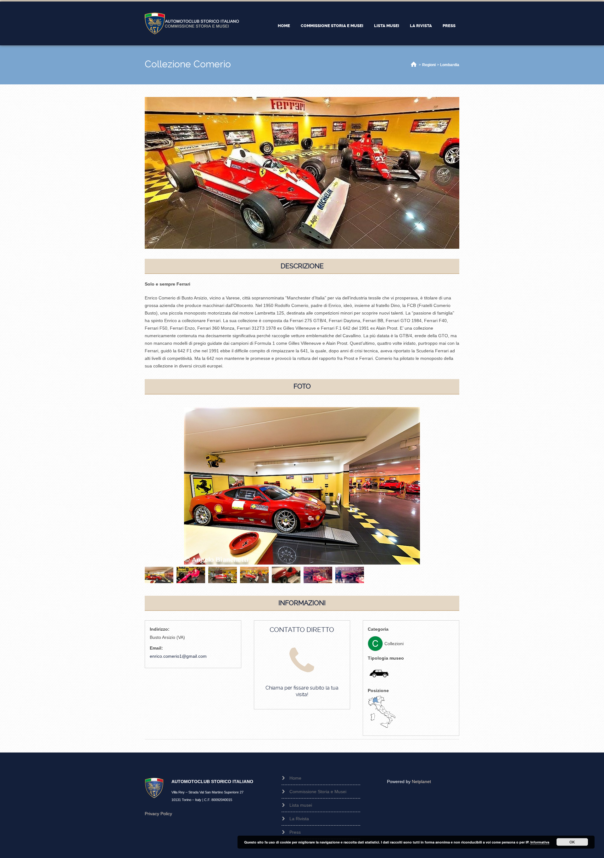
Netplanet (421, 781)
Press (449, 25)
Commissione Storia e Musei (332, 25)
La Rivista (421, 25)
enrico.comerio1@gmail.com (178, 656)
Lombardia (449, 65)
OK (572, 842)
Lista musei (386, 25)
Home (284, 25)
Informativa (539, 842)
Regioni (429, 65)
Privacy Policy (158, 813)
